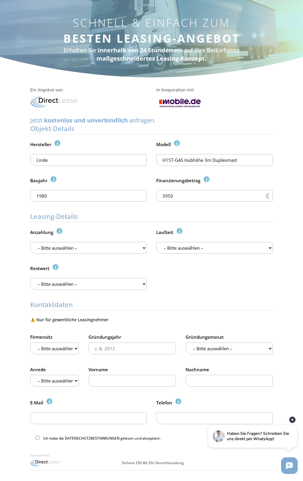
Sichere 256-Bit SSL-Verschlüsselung (153, 462)
